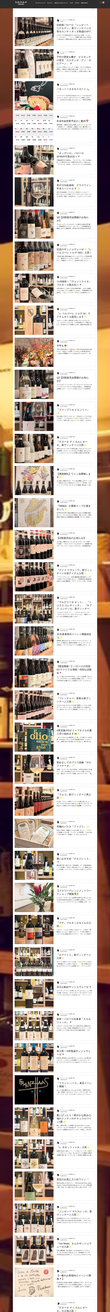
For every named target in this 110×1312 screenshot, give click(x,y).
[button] (93, 9)
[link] (102, 2)
